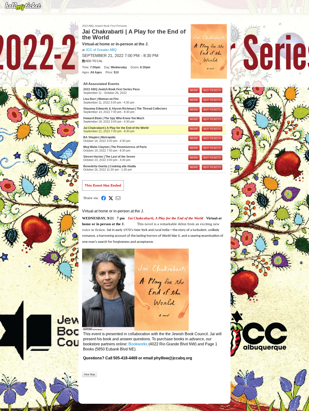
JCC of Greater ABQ (101, 50)
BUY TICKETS (212, 90)
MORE (194, 90)
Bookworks (137, 344)
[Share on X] (110, 198)
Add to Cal (94, 61)
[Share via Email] (118, 198)
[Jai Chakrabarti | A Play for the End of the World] (209, 51)
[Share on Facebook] (103, 198)
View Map (89, 374)
